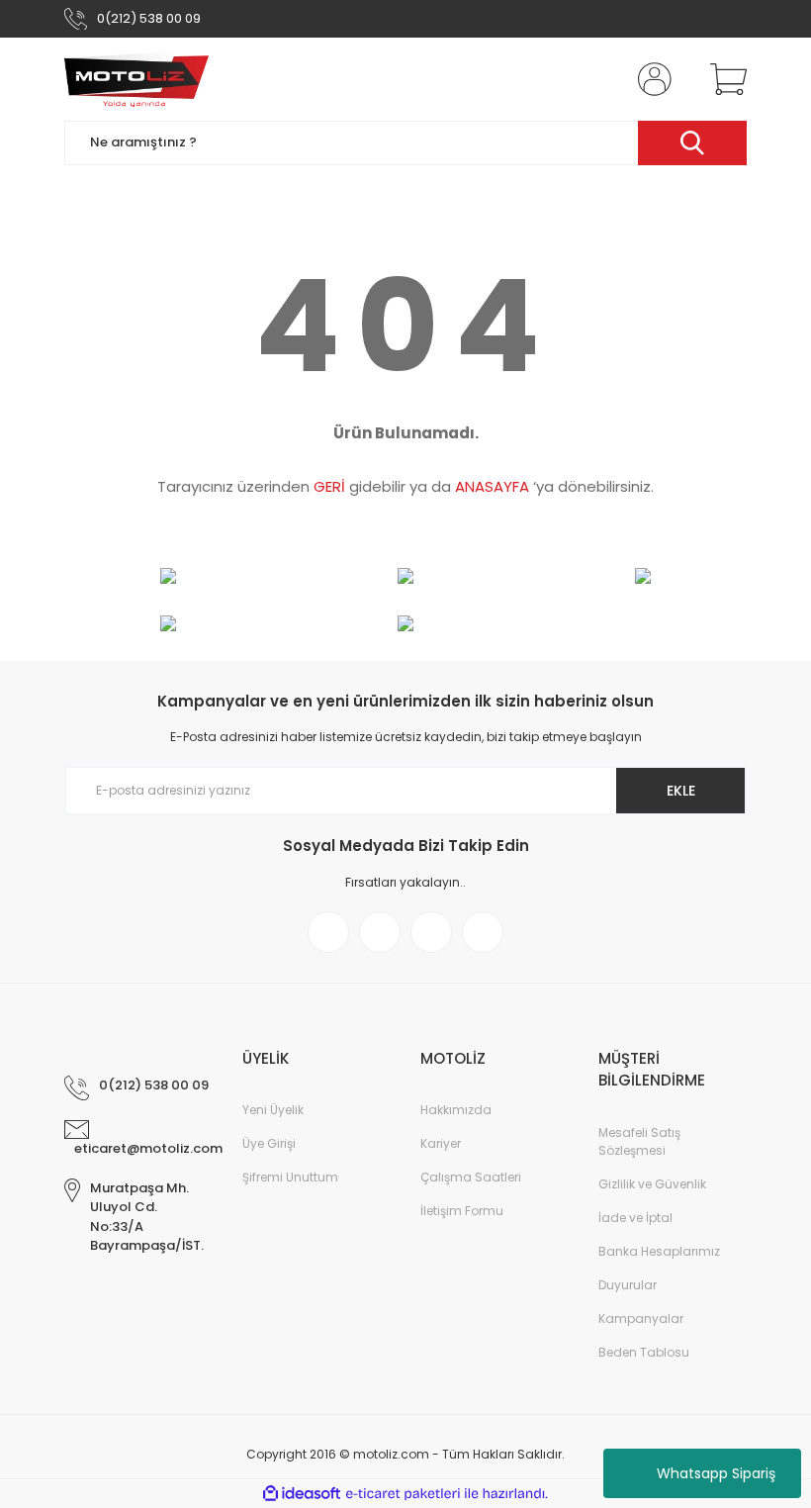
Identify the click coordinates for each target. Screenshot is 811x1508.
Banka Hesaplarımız (659, 1251)
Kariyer (440, 1143)
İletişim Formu (461, 1210)
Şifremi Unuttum (290, 1177)
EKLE (681, 791)
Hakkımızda (456, 1109)
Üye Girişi (269, 1143)
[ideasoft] (301, 1493)
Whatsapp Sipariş (716, 1473)
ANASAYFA (492, 486)
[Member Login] (651, 79)
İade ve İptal (635, 1217)
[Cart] (724, 79)
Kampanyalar (640, 1318)
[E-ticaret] (403, 1494)
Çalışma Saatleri (470, 1177)
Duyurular (627, 1284)
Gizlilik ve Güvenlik (652, 1184)
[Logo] (136, 79)
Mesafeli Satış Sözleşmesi (639, 1141)
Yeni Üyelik (273, 1109)
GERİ (329, 486)
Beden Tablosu (643, 1352)
